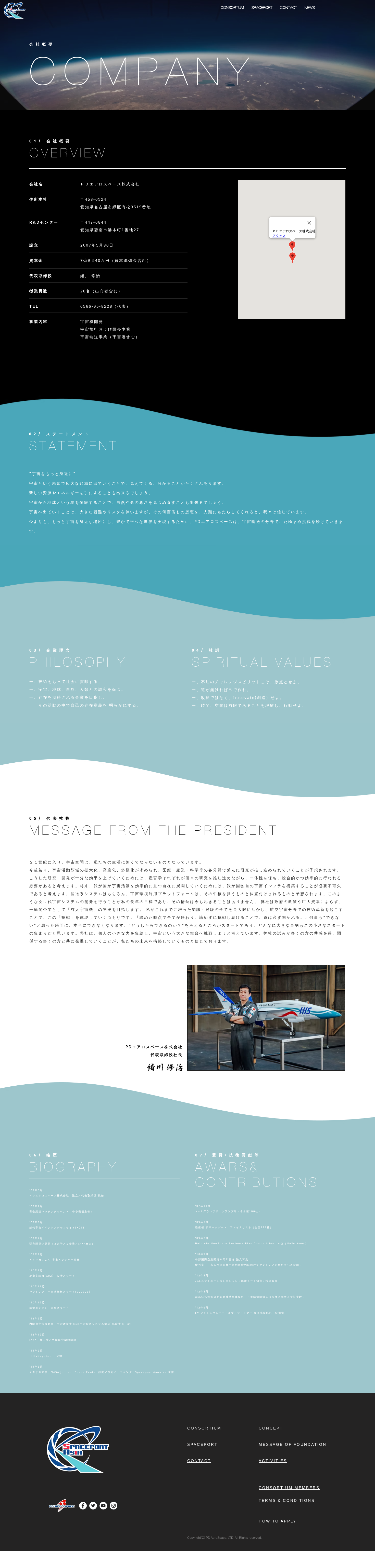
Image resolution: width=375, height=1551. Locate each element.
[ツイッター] (93, 1505)
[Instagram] (113, 1505)
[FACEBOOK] (83, 1505)
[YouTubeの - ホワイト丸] (103, 1505)
